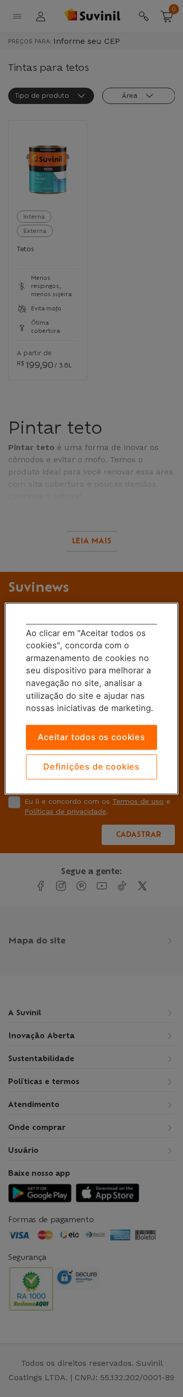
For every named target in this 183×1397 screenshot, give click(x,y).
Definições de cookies (91, 767)
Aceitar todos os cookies (91, 737)
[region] (91, 698)
